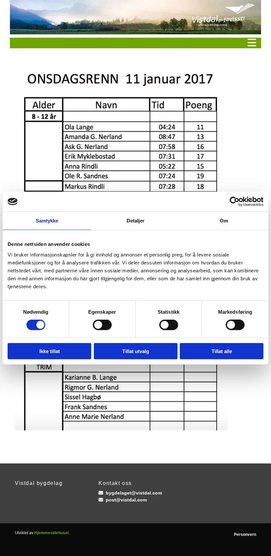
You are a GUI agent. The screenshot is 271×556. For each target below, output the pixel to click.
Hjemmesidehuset (51, 533)
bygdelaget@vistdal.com (134, 493)
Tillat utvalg (135, 351)
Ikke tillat (49, 351)
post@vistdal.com (126, 499)
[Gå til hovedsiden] (135, 17)
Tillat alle (222, 351)
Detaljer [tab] (136, 220)
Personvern (245, 534)
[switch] (102, 325)
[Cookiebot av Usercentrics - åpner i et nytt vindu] (234, 202)
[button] (135, 43)
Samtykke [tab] (47, 220)
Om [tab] (224, 220)
